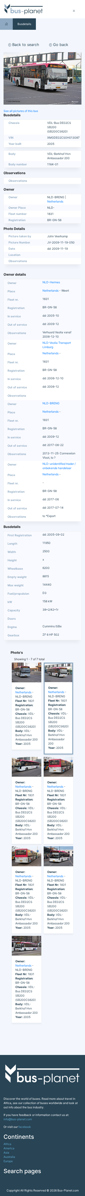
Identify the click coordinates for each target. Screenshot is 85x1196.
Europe (8, 1161)
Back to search (25, 44)
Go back (60, 44)
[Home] (6, 24)
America (9, 1148)
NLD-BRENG (51, 403)
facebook (24, 1127)
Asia (6, 1152)
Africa (7, 1144)
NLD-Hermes (51, 282)
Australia (9, 1157)
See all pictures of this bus (21, 111)
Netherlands (55, 201)
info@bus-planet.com (18, 1119)
